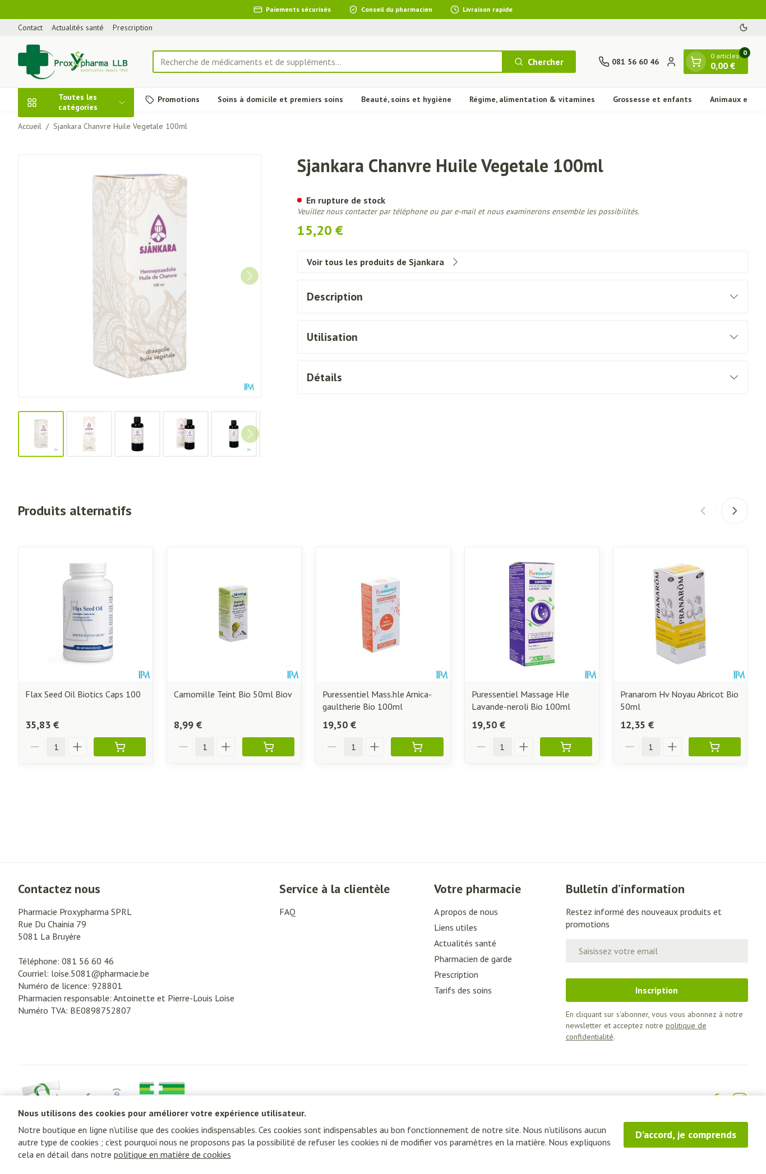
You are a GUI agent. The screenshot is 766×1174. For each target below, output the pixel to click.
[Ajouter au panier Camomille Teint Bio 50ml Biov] (268, 746)
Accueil (29, 126)
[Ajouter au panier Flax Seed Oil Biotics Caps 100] (120, 746)
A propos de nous (466, 911)
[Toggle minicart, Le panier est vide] (696, 62)
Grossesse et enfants (652, 99)
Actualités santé (78, 27)
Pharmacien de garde (473, 958)
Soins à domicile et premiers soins (280, 99)
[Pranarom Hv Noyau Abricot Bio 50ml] (680, 614)
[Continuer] (250, 276)
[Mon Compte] (671, 61)
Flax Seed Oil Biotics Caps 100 (83, 694)
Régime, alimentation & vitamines (532, 99)
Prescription (133, 27)
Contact (30, 27)
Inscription (656, 990)
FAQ (287, 911)
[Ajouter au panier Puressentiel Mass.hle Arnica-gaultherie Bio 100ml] (417, 746)
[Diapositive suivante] (734, 510)
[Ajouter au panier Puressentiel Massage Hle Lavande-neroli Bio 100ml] (566, 746)
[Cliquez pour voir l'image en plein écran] (140, 276)
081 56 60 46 (88, 961)
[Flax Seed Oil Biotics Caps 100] (86, 614)
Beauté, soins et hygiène (406, 99)
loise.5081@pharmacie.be (100, 973)
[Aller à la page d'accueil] (74, 61)
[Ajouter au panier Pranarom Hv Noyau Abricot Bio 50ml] (715, 746)
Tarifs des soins (463, 990)
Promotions (179, 99)
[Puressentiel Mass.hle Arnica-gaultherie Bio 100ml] (383, 614)
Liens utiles (455, 927)
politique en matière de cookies (172, 1154)
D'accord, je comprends (685, 1134)
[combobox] (328, 61)
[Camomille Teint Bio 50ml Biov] (234, 614)
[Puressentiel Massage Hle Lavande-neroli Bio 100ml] (532, 614)
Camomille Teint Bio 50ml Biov (233, 694)
